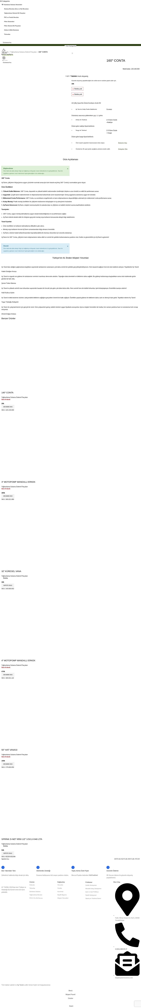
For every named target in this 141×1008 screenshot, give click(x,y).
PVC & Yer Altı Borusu (36, 898)
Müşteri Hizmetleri (62, 898)
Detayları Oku (122, 149)
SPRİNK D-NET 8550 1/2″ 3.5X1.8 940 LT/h (21, 839)
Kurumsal (60, 891)
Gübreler (32, 885)
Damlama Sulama (34, 891)
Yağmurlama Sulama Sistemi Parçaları (23, 52)
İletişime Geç (122, 143)
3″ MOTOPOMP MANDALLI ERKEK (18, 482)
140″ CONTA (7, 392)
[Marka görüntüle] (78, 62)
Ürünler (59, 888)
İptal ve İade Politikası (92, 892)
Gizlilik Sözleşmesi (91, 885)
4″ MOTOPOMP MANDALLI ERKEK (18, 660)
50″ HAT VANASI (9, 750)
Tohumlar (32, 888)
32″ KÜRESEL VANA (11, 571)
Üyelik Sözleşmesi (90, 895)
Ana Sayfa (5, 52)
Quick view (3, 388)
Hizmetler (60, 885)
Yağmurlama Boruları (35, 895)
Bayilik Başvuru (62, 895)
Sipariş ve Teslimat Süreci (93, 898)
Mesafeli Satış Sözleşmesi (93, 888)
